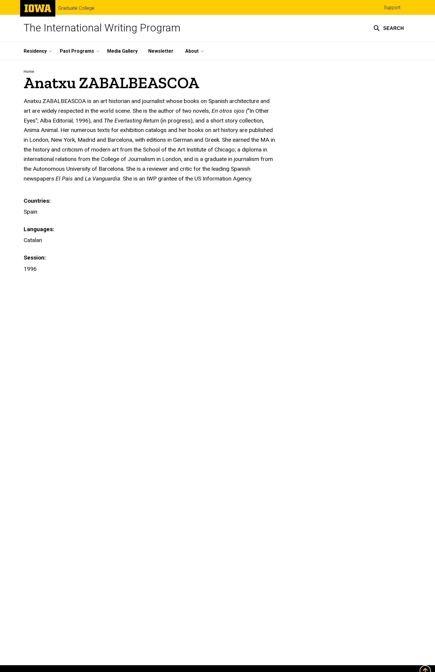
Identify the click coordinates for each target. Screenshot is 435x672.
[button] (388, 28)
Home (29, 71)
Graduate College (76, 8)
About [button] (192, 51)
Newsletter (160, 51)
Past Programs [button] (77, 51)
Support (392, 7)
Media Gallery (122, 51)
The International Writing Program (102, 28)
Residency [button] (35, 51)
